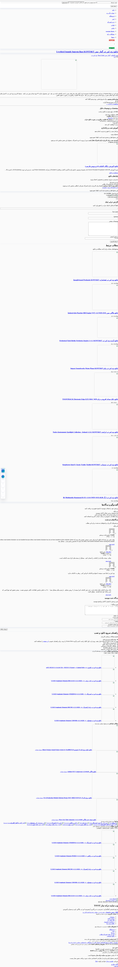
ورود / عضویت (106, 187)
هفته (116, 652)
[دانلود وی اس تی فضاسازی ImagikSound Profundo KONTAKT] (105, 276)
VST (116, 828)
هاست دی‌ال (109, 961)
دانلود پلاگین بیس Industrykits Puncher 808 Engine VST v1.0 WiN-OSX (93, 313)
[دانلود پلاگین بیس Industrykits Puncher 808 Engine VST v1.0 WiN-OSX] (105, 309)
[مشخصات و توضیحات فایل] (2, 481)
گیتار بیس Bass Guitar (104, 55)
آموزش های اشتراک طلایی (107, 934)
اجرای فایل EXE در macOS (109, 649)
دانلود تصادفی (111, 936)
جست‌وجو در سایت (112, 941)
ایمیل (116, 621)
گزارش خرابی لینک (112, 197)
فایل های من (111, 920)
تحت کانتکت (114, 55)
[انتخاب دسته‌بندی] (106, 2)
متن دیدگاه (114, 604)
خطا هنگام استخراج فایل (110, 639)
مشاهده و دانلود (113, 173)
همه (105, 652)
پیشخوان (112, 917)
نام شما (115, 617)
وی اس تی (94, 55)
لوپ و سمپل (106, 828)
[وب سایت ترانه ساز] (111, 900)
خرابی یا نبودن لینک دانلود (109, 644)
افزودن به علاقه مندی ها (99, 195)
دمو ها (113, 933)
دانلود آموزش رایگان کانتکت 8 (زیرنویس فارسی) (101, 166)
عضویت (112, 40)
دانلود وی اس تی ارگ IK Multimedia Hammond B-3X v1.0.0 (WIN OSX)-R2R (90, 497)
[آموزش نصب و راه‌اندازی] (2, 486)
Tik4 (96, 961)
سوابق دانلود (111, 918)
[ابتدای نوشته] (2, 476)
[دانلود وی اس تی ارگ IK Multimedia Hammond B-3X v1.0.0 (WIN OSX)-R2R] (105, 494)
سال (109, 652)
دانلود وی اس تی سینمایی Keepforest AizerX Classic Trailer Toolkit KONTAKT (90, 465)
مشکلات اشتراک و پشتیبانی (109, 646)
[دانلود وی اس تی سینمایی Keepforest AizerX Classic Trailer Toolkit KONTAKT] (105, 461)
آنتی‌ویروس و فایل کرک (110, 643)
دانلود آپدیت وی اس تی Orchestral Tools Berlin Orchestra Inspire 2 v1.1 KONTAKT (88, 341)
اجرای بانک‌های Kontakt (110, 648)
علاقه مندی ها (111, 923)
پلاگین (112, 828)
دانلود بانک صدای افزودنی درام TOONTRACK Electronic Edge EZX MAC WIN (90, 399)
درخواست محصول (109, 922)
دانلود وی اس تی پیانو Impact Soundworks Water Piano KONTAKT (94, 368)
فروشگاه (112, 929)
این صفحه (46, 641)
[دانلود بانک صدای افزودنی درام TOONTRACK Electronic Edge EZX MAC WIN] (106, 396)
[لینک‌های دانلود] (2, 490)
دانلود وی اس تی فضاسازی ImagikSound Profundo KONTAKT (95, 280)
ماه (112, 652)
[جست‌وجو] (89, 941)
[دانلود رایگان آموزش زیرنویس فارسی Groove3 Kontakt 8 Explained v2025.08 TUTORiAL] (107, 163)
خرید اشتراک (114, 187)
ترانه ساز (110, 118)
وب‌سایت (113, 624)
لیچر (113, 931)
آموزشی (99, 828)
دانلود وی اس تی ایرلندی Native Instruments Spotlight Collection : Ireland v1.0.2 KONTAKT (85, 432)
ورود (112, 48)
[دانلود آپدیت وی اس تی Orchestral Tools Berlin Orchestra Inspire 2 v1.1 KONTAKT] (107, 337)
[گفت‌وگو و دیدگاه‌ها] (2, 495)
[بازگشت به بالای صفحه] (117, 963)
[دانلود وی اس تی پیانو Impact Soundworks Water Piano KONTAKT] (107, 365)
